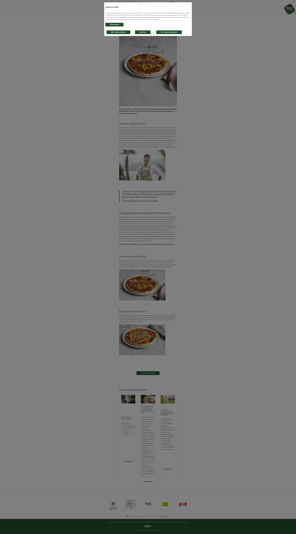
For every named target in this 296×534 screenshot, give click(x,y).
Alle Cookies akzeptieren (169, 32)
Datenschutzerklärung (138, 19)
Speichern (142, 32)
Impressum (156, 19)
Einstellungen (114, 24)
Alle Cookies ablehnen (118, 32)
